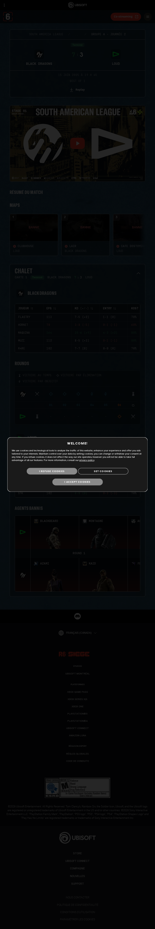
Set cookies (103, 471)
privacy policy (86, 460)
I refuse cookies (52, 471)
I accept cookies (77, 482)
